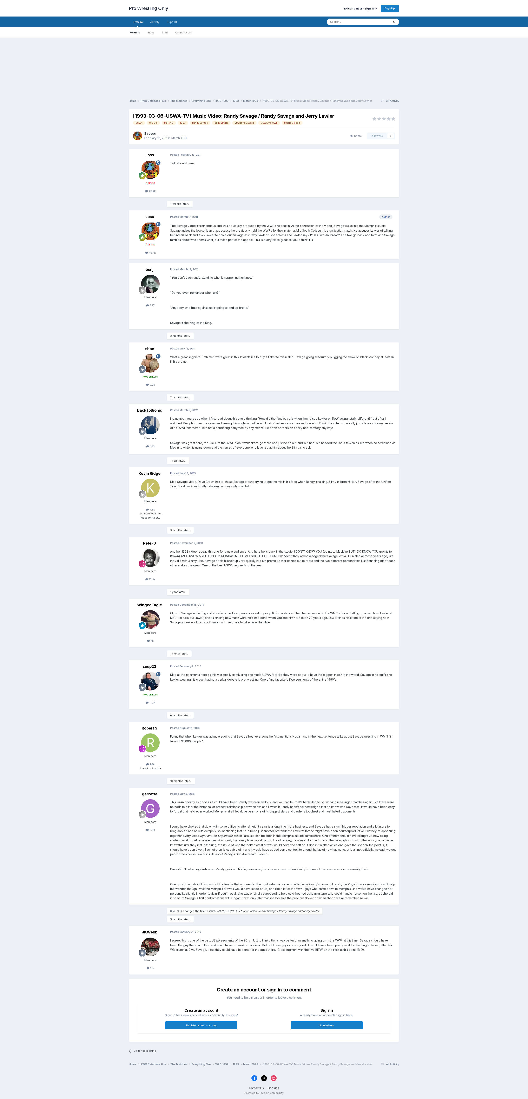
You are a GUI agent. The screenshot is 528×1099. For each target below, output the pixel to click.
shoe (149, 349)
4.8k (152, 509)
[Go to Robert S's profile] (150, 742)
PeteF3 (149, 543)
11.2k (151, 702)
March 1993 (179, 138)
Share (357, 135)
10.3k (151, 579)
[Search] (394, 22)
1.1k (151, 968)
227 (152, 305)
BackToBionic (149, 410)
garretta (149, 794)
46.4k (152, 191)
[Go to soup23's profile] (150, 681)
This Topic (377, 21)
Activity (154, 22)
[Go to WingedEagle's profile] (150, 619)
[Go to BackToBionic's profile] (150, 425)
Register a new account (201, 1025)
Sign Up (390, 8)
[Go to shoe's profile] (150, 363)
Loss (152, 133)
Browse (138, 22)
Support (172, 22)
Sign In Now (326, 1025)
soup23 (149, 666)
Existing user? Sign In (359, 8)
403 (152, 446)
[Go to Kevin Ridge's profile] (150, 488)
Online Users (183, 32)
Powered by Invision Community (264, 1092)
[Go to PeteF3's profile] (150, 557)
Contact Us (256, 1088)
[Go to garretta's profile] (150, 808)
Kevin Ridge (149, 473)
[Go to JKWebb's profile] (150, 947)
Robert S (149, 728)
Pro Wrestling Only (148, 8)
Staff (165, 32)
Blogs (150, 32)
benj (149, 269)
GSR (179, 911)
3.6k (152, 829)
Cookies (273, 1088)
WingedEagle (149, 605)
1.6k (151, 764)
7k (152, 640)
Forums (135, 32)
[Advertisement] (264, 66)
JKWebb (149, 932)
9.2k (152, 384)
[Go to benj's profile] (150, 284)
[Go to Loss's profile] (137, 135)
